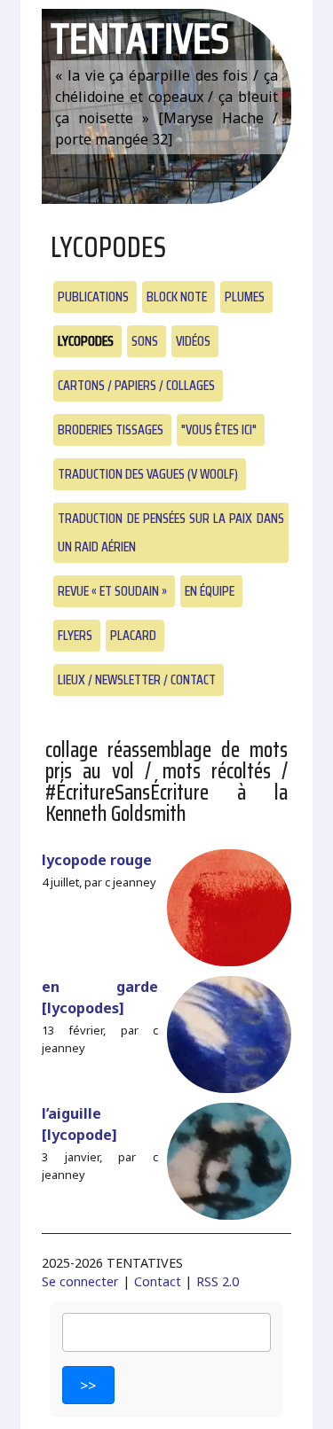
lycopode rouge (97, 860)
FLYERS (75, 635)
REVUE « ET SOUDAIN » (112, 591)
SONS (144, 341)
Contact (157, 1281)
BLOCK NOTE (177, 296)
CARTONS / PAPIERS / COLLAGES (136, 385)
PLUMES (245, 296)
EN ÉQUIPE (209, 591)
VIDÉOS (193, 341)
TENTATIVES (140, 38)
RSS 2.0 (217, 1281)
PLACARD (133, 635)
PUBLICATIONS (93, 296)
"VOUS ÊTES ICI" (219, 429)
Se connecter (80, 1281)
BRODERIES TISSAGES (110, 429)
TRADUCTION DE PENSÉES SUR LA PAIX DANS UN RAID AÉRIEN (170, 532)
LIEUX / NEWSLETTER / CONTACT (137, 679)
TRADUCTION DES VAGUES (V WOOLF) (148, 474)
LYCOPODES (86, 341)
